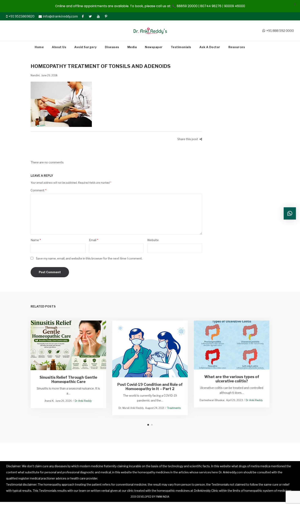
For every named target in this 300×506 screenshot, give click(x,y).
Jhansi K (49, 400)
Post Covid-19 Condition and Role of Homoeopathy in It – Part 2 (150, 386)
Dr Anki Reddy (83, 400)
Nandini (35, 75)
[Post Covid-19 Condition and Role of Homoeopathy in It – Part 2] (150, 349)
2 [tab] (152, 425)
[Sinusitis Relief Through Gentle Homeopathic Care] (68, 345)
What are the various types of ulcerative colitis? (231, 379)
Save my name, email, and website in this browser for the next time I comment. (89, 258)
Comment (38, 190)
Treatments (174, 407)
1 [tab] (148, 425)
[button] (290, 213)
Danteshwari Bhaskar (212, 400)
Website (153, 240)
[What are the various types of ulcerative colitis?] (231, 345)
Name (36, 240)
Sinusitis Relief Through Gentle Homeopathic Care (68, 379)
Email (93, 240)
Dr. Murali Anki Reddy (131, 407)
